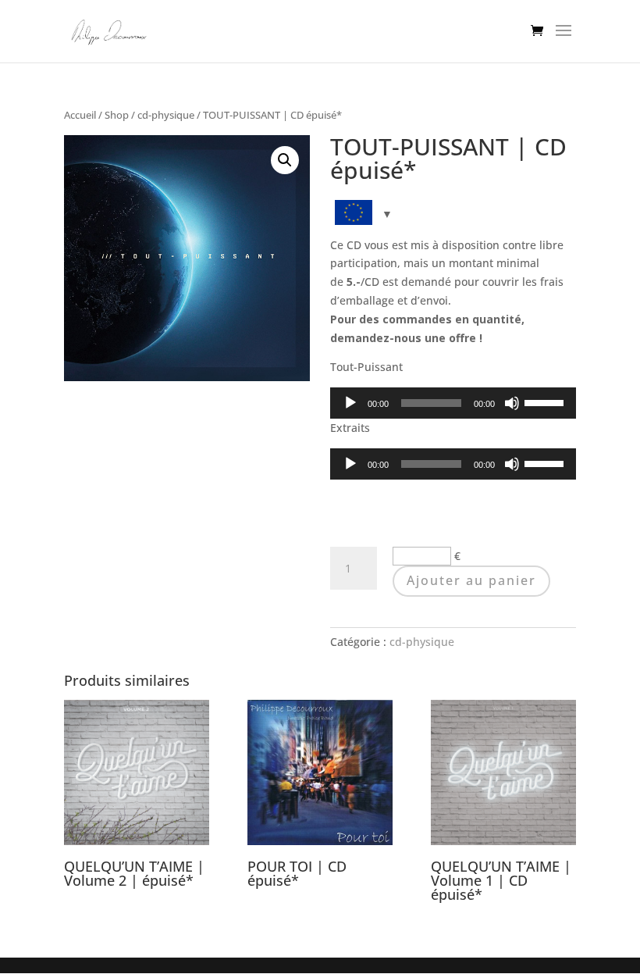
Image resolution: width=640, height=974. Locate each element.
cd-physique (165, 115)
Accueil (80, 115)
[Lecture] (350, 403)
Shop (117, 115)
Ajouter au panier (471, 580)
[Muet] (512, 403)
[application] (453, 403)
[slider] (546, 401)
